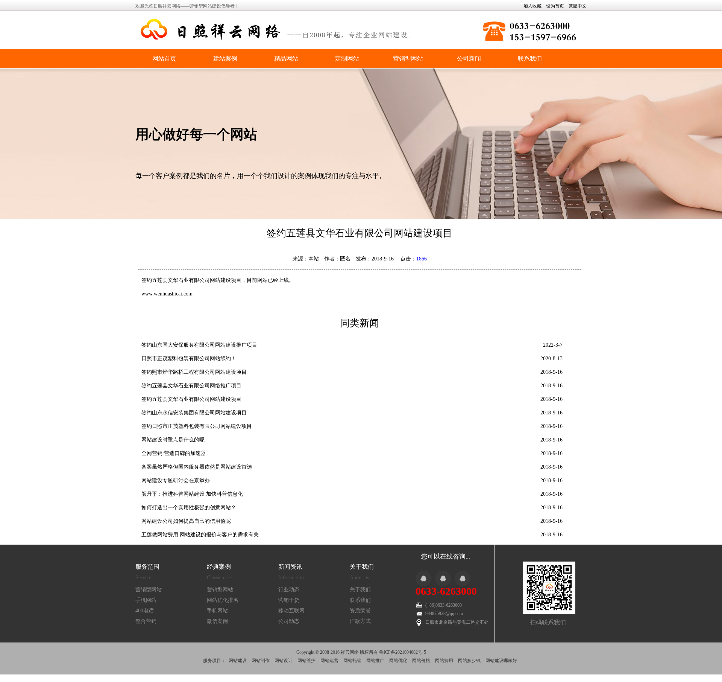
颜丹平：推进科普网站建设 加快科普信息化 (192, 494)
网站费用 (444, 660)
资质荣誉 (360, 610)
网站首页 (164, 58)
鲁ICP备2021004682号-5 (402, 652)
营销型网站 (408, 58)
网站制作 (261, 660)
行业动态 (288, 589)
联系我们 (530, 58)
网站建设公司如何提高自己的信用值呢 (186, 521)
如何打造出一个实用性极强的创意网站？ (188, 507)
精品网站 (286, 58)
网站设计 (284, 660)
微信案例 (217, 621)
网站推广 (375, 660)
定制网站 (347, 58)
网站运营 (329, 660)
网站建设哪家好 (501, 660)
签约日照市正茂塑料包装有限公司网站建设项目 (196, 426)
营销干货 (288, 600)
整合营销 (145, 621)
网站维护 (306, 660)
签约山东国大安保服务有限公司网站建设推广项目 (199, 345)
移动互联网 (291, 610)
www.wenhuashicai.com (167, 294)
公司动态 (288, 621)
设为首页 (555, 6)
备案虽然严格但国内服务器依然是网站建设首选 (196, 467)
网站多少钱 (469, 660)
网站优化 (398, 660)
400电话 (144, 610)
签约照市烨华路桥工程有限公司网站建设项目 (194, 372)
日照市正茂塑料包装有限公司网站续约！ (188, 358)
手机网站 (145, 600)
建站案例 (225, 58)
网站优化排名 (222, 600)
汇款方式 (360, 621)
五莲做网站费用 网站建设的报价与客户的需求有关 (200, 534)
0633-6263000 (446, 591)
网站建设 (238, 660)
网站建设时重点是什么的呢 (173, 440)
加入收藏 (532, 6)
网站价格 (421, 660)
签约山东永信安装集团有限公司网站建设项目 (194, 413)
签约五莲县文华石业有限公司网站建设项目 (191, 399)
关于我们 (360, 589)
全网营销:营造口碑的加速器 (173, 453)
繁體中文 (578, 6)
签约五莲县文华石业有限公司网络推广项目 (191, 385)
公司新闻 (469, 58)
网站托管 (352, 660)
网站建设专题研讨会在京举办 (175, 480)
